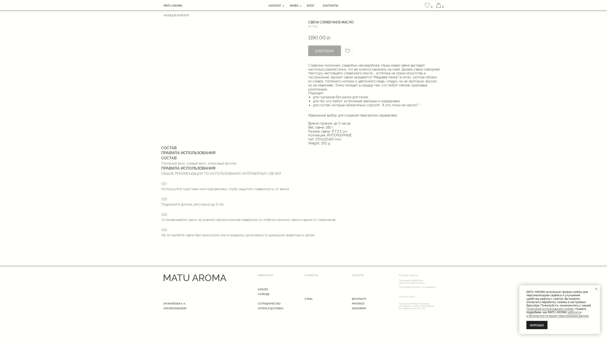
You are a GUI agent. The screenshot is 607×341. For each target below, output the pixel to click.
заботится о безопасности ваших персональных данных (557, 313)
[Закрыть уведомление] (596, 289)
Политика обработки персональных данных (412, 281)
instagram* (359, 308)
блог (310, 5)
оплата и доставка (270, 308)
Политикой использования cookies (550, 309)
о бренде (264, 294)
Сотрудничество (269, 303)
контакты (330, 5)
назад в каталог (176, 15)
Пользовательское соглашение (417, 286)
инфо (294, 5)
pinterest (358, 303)
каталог (275, 5)
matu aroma (173, 5)
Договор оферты (408, 275)
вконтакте (359, 298)
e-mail (309, 298)
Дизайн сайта (407, 296)
